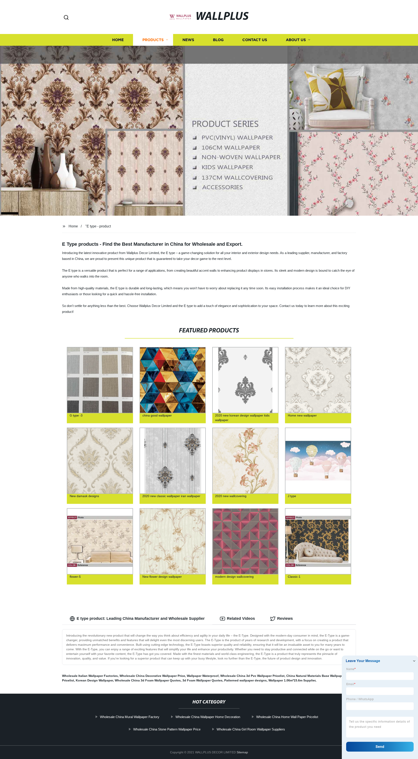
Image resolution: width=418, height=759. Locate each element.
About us (296, 40)
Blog (218, 40)
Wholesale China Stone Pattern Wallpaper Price (167, 729)
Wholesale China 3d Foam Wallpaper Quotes (148, 680)
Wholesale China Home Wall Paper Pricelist (287, 717)
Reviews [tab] (285, 618)
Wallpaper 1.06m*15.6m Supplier (291, 680)
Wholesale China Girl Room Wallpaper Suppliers (251, 729)
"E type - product (98, 226)
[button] (66, 17)
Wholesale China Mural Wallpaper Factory (129, 717)
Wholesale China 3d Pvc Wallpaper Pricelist (252, 676)
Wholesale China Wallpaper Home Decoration (207, 717)
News (188, 40)
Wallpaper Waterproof (203, 676)
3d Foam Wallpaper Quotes (202, 680)
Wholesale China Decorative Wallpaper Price (152, 676)
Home (118, 40)
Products (153, 40)
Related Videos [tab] (241, 618)
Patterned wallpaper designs (245, 680)
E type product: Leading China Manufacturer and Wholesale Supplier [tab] (141, 618)
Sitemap (242, 752)
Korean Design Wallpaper (94, 680)
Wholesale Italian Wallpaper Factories (90, 676)
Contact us (254, 40)
